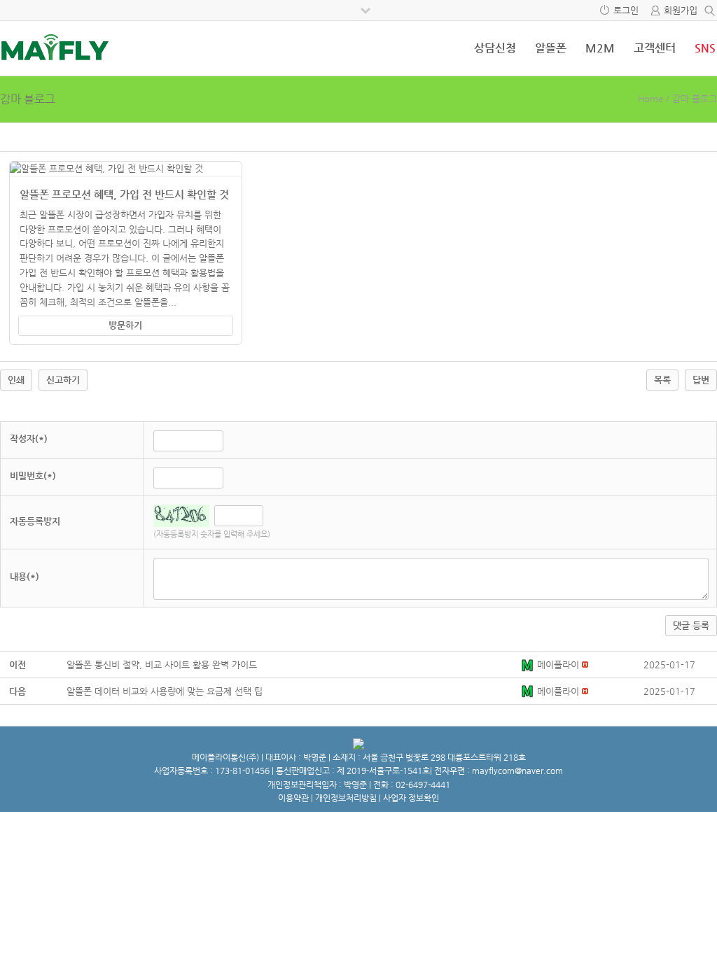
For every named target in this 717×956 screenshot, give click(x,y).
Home (650, 98)
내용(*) (24, 576)
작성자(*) (29, 438)
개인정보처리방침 (346, 798)
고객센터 (655, 48)
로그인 (626, 10)
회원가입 (680, 10)
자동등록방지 (35, 521)
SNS (705, 48)
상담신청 (495, 48)
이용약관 (293, 798)
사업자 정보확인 (411, 798)
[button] (528, 664)
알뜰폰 (550, 48)
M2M (600, 48)
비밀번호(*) (33, 475)
